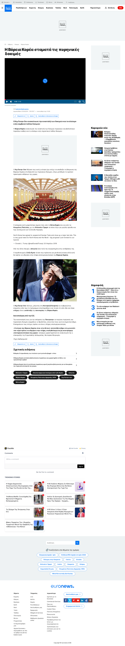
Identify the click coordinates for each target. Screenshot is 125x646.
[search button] (66, 2)
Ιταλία (59, 564)
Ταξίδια (58, 8)
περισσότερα (51, 593)
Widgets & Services (36, 613)
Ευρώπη (32, 8)
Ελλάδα (79, 559)
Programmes (18, 621)
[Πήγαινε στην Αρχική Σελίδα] (8, 8)
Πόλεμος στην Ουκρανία (51, 559)
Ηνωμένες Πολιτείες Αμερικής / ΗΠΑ (43, 377)
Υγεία (15, 610)
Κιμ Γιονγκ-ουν (67, 377)
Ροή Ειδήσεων (21, 8)
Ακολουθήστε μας (36, 607)
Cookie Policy (51, 609)
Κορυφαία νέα (99, 128)
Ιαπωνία (71, 372)
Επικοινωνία (51, 614)
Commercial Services (53, 601)
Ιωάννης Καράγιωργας (22, 109)
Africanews (33, 615)
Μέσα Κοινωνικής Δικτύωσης (62, 573)
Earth (82, 8)
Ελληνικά (6, 2)
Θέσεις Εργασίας (52, 617)
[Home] (5, 44)
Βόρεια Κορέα (25, 44)
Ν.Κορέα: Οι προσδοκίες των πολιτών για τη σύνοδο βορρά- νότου (34, 353)
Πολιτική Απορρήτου (53, 611)
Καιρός (32, 602)
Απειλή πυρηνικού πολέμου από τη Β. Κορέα (48, 372)
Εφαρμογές (34, 610)
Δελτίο (32, 599)
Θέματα (16, 593)
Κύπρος (82, 564)
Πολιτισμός (73, 8)
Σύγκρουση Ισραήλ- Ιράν (47, 555)
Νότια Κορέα (20, 382)
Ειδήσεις (10, 44)
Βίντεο (16, 618)
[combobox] (76, 2)
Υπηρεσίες (33, 593)
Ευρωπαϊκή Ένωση (47, 569)
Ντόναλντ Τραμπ (21, 372)
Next (65, 8)
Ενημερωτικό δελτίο (73, 606)
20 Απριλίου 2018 (50, 243)
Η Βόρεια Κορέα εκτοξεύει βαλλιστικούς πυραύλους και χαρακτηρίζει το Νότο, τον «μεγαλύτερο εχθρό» (39, 359)
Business (49, 8)
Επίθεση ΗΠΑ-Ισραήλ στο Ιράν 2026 (73, 555)
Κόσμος (41, 8)
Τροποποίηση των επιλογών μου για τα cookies (53, 629)
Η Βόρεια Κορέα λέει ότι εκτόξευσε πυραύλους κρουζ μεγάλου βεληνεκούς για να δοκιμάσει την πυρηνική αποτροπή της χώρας (42, 365)
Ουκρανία (70, 564)
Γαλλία (68, 559)
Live (120, 8)
